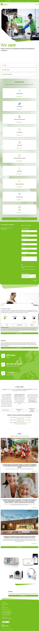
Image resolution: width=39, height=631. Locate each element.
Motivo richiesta (24, 251)
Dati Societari (3, 629)
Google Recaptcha (25, 273)
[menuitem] (19, 96)
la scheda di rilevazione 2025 (22, 417)
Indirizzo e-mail (24, 237)
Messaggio (23, 255)
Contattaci (9, 1)
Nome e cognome (25, 229)
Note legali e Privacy (24, 270)
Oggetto (23, 246)
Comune (23, 242)
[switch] (14, 318)
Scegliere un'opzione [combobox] (29, 248)
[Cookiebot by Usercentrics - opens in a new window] (34, 305)
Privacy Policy (7, 629)
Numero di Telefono (25, 233)
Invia (35, 280)
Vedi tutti (19, 218)
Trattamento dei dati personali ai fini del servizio (28, 267)
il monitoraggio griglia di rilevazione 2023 (24, 422)
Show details (34, 321)
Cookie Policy (11, 629)
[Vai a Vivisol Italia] (4, 4)
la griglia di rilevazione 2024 (21, 419)
